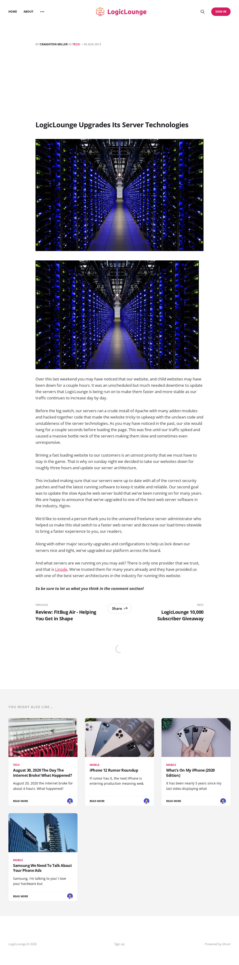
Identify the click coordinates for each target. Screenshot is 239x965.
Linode (61, 569)
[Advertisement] (119, 84)
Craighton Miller (54, 44)
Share (117, 608)
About (28, 12)
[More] (42, 11)
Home (12, 12)
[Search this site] (202, 11)
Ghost (226, 944)
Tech (76, 44)
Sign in (220, 12)
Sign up (119, 944)
